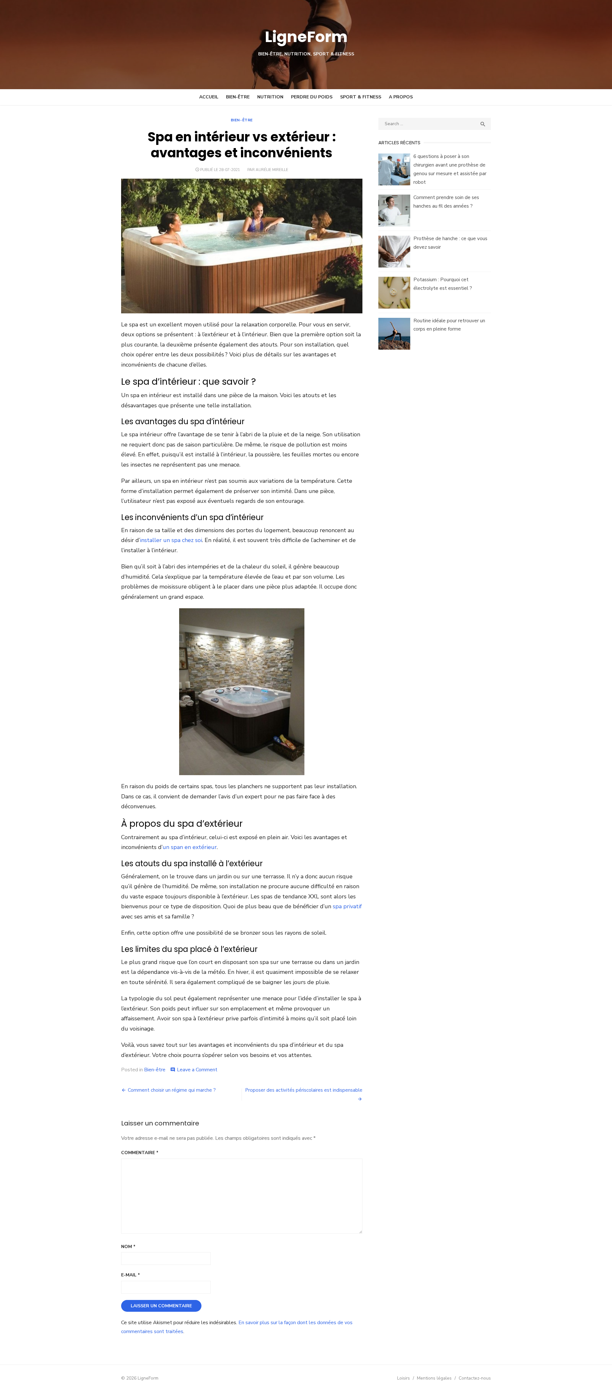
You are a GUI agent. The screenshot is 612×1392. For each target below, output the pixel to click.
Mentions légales (434, 1378)
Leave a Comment (197, 1069)
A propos (401, 97)
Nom (128, 1247)
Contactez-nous (475, 1378)
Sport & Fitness (360, 97)
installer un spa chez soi (171, 540)
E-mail (130, 1275)
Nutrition (270, 97)
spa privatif (347, 906)
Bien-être (238, 97)
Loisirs (403, 1378)
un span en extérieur (190, 847)
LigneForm (306, 36)
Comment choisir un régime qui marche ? (172, 1090)
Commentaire (139, 1153)
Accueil (208, 97)
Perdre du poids (311, 97)
